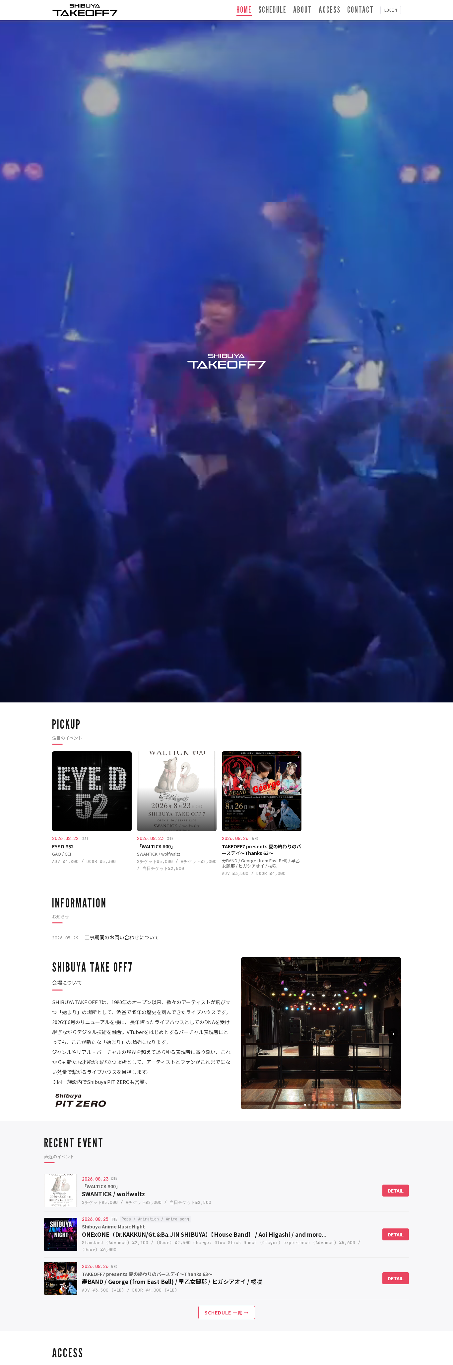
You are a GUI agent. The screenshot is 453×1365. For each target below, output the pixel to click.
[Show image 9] (337, 1105)
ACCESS (330, 10)
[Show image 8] (333, 1105)
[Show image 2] (309, 1105)
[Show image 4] (317, 1105)
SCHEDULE (272, 10)
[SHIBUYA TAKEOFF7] (85, 10)
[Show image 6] (325, 1105)
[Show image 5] (321, 1105)
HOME (244, 10)
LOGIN (390, 10)
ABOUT (302, 10)
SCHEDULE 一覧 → (227, 1312)
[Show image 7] (329, 1105)
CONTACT (360, 10)
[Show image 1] (305, 1105)
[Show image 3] (313, 1105)
